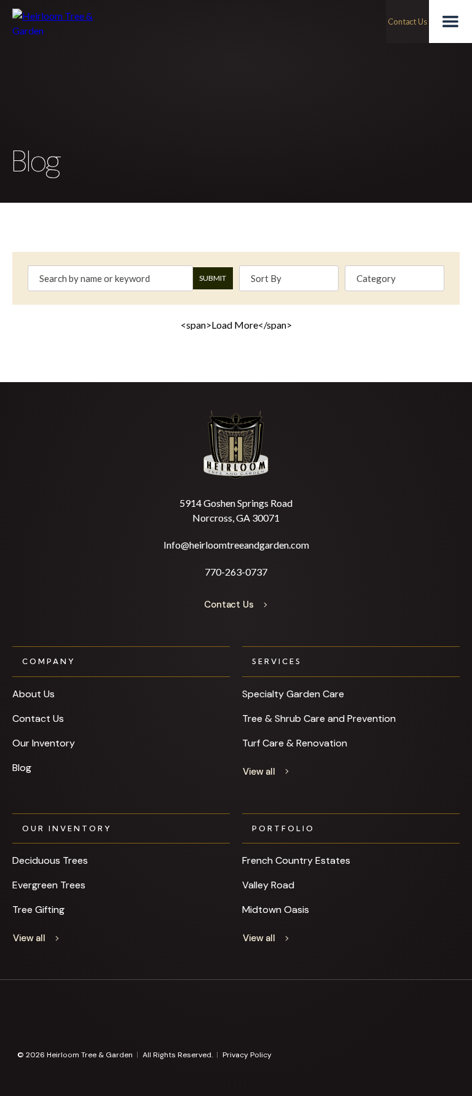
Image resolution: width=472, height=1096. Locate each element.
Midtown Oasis (275, 909)
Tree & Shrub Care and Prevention (319, 718)
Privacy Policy (247, 1055)
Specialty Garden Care (293, 693)
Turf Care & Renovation (294, 743)
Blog (21, 767)
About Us (33, 693)
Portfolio (283, 828)
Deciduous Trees (50, 860)
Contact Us (38, 718)
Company (49, 661)
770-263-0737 (236, 571)
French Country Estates (296, 860)
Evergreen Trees (48, 885)
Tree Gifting (38, 909)
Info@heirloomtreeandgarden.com (236, 544)
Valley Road (268, 885)
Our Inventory (43, 743)
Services (277, 661)
